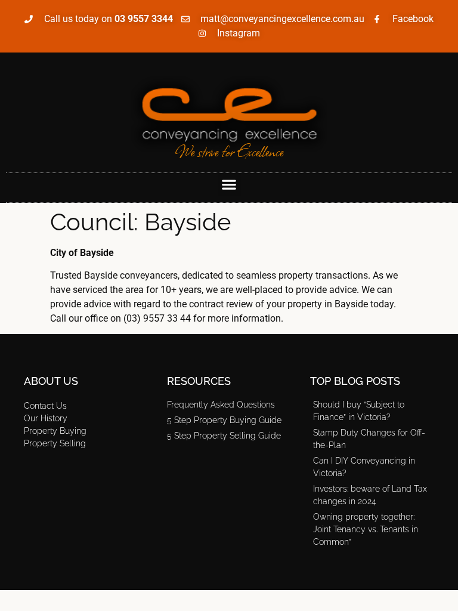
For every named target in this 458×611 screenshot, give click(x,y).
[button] (229, 184)
